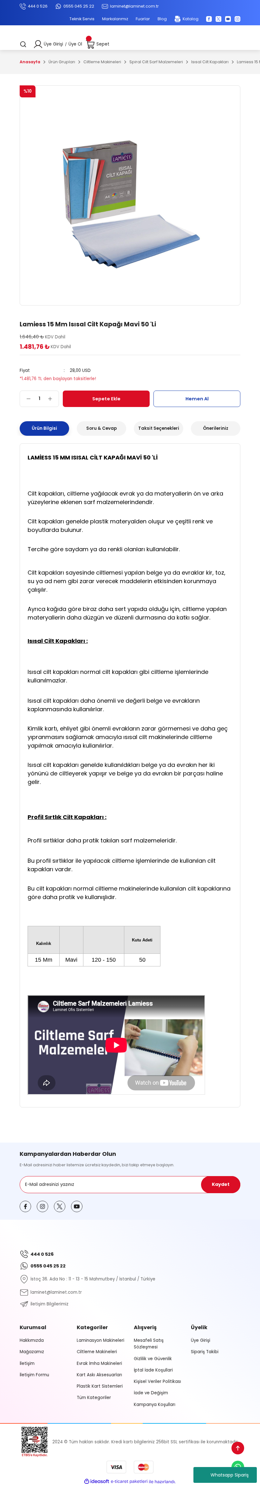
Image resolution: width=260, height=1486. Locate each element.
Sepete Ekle (106, 399)
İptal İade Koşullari (153, 1370)
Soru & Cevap (101, 428)
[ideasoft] (96, 1481)
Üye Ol (75, 44)
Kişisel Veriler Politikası (157, 1381)
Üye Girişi (53, 44)
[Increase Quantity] (53, 399)
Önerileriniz (215, 428)
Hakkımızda (32, 1340)
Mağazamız (32, 1352)
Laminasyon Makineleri (100, 1340)
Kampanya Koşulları (154, 1405)
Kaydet (221, 1184)
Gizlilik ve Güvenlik (153, 1359)
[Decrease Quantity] (25, 399)
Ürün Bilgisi (44, 428)
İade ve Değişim (151, 1393)
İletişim (27, 1363)
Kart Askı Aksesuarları (99, 1375)
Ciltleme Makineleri (97, 1352)
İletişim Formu (34, 1375)
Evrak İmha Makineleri (99, 1363)
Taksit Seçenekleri (158, 428)
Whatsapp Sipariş (230, 1475)
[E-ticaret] (129, 1481)
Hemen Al (197, 399)
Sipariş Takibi (204, 1352)
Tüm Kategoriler (94, 1398)
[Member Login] (38, 44)
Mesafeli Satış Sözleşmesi (149, 1343)
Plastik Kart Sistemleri (100, 1386)
